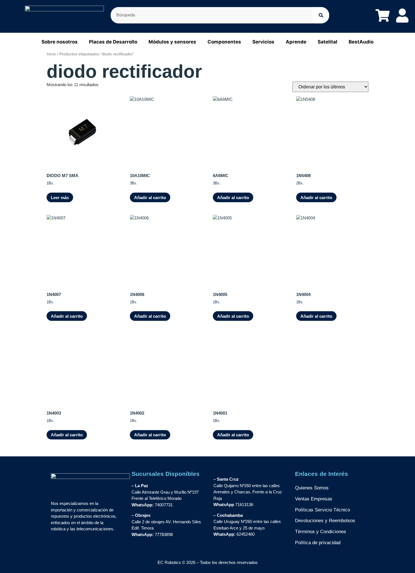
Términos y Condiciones (320, 531)
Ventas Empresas (313, 499)
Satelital (327, 42)
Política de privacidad (317, 542)
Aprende (296, 42)
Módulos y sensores (172, 42)
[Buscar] (321, 15)
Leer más (60, 197)
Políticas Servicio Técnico (322, 510)
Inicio (51, 54)
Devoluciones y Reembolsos (325, 520)
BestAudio (361, 42)
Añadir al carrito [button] (150, 197)
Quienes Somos (312, 488)
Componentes (224, 42)
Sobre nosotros (60, 42)
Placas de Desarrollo (113, 42)
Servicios (263, 42)
